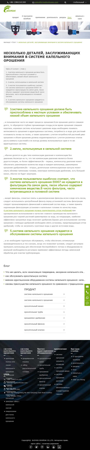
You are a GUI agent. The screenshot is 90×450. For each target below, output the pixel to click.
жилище (7, 42)
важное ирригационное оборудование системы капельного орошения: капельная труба (45, 280)
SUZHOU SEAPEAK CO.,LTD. (43, 440)
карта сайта (35, 443)
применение (40, 17)
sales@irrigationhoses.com (46, 2)
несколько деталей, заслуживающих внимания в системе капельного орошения (50, 42)
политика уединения (50, 443)
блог (69, 17)
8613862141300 (13, 389)
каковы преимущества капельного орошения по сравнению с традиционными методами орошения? (45, 284)
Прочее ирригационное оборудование (45, 351)
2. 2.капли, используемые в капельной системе (25, 82)
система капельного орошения (38, 294)
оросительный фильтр (34, 324)
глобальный (78, 2)
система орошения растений (60, 377)
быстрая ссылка (75, 350)
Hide (22, 69)
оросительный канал (33, 306)
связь (6, 374)
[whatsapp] (87, 297)
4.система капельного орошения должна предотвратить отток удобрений (38, 210)
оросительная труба (33, 312)
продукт (15, 17)
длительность (52, 17)
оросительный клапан (34, 330)
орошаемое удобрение (34, 318)
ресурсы (62, 17)
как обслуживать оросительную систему (26, 276)
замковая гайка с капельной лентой (12, 404)
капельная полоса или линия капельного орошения (10, 365)
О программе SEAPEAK (27, 17)
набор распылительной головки (29, 368)
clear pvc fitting (79, 380)
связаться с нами (79, 17)
